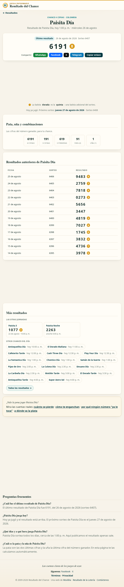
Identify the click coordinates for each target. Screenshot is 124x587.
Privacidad (67, 575)
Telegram (77, 55)
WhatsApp (40, 55)
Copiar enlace (94, 55)
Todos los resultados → (20, 388)
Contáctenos (103, 580)
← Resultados (10, 12)
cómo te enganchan (67, 407)
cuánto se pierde (44, 407)
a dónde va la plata (25, 410)
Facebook (55, 55)
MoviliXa (67, 580)
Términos (55, 575)
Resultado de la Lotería (84, 580)
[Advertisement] (62, 82)
